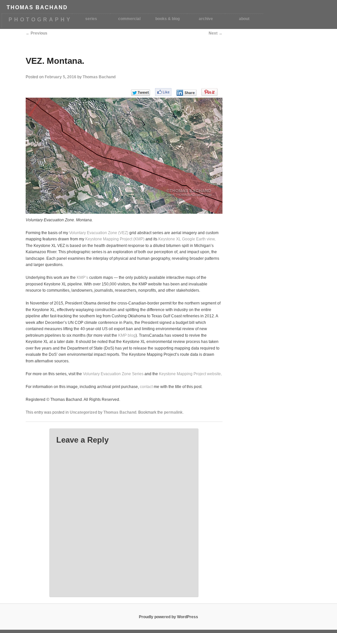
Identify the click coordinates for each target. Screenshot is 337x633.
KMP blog (127, 335)
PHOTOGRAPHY (40, 19)
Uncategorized (83, 412)
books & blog (167, 18)
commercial (129, 18)
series (91, 18)
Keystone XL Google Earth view (186, 239)
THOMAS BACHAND (37, 7)
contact (146, 386)
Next (215, 33)
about (244, 18)
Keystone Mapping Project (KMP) (114, 239)
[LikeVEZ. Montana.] (163, 92)
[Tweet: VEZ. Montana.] (140, 92)
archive (206, 18)
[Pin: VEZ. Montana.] (209, 92)
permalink (173, 412)
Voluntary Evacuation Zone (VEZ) (98, 233)
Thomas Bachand (99, 77)
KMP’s (82, 277)
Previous (36, 33)
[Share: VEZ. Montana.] (186, 92)
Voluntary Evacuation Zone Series (113, 374)
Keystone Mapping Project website (190, 374)
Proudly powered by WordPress (168, 617)
